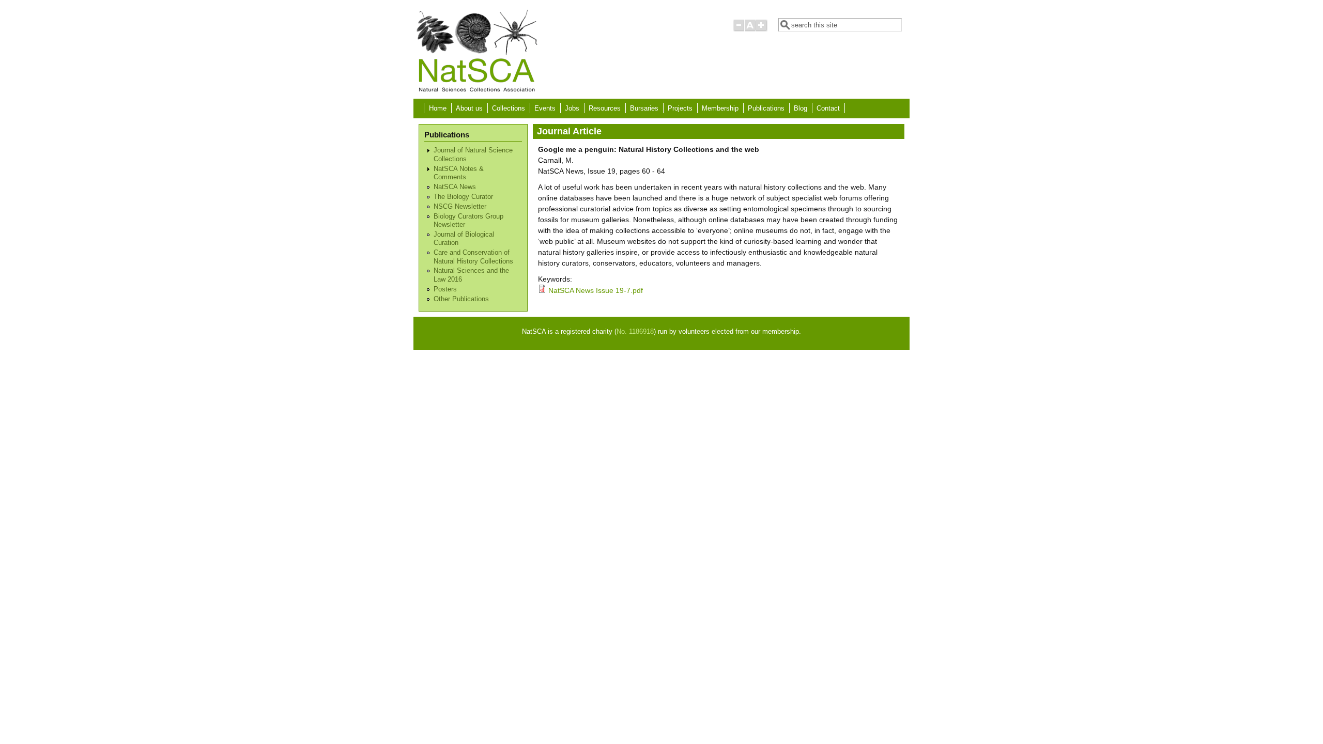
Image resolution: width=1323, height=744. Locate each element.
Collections (508, 108)
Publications (766, 108)
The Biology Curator (463, 196)
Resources (605, 108)
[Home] (476, 91)
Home (438, 108)
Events (545, 108)
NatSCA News (455, 187)
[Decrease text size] (738, 29)
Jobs (572, 108)
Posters (445, 289)
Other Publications (461, 299)
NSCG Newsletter (460, 206)
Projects (680, 108)
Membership (720, 108)
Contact (828, 108)
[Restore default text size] (750, 29)
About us (469, 108)
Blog (800, 108)
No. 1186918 (635, 331)
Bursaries (644, 108)
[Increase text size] (762, 29)
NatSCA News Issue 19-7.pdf (595, 290)
